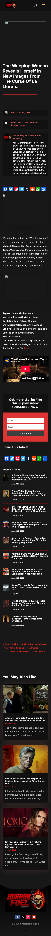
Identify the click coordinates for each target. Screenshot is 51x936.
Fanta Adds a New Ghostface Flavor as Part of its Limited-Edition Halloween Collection (26, 571)
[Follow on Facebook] (17, 917)
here (26, 348)
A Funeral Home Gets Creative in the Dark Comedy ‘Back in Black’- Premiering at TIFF (29, 477)
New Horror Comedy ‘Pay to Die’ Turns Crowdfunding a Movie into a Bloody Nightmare (29, 540)
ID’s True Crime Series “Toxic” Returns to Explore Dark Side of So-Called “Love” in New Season (28, 508)
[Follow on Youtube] (34, 917)
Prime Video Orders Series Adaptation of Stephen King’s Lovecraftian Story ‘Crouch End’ (28, 493)
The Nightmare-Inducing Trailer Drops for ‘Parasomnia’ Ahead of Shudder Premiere (28, 603)
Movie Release (32, 122)
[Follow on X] (23, 917)
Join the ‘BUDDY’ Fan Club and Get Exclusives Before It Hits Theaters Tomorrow (29, 555)
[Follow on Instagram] (28, 917)
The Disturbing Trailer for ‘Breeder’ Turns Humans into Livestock (26, 618)
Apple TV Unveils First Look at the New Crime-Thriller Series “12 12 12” (29, 587)
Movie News (17, 122)
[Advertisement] (25, 48)
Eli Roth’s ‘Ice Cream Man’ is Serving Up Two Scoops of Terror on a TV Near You (29, 524)
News (22, 125)
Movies (14, 125)
